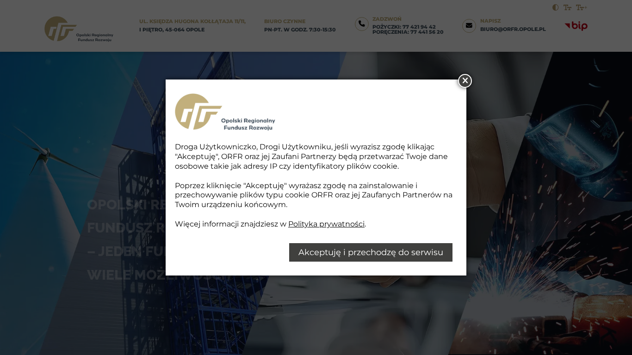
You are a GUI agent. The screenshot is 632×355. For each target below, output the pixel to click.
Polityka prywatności (326, 224)
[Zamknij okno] (465, 81)
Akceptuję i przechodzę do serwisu (370, 252)
